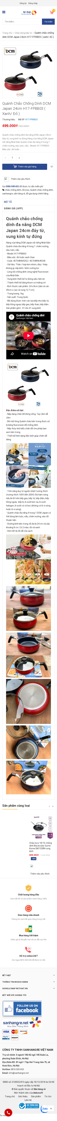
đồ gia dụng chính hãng (37, 193)
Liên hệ (28, 1100)
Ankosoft (38, 1093)
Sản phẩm (36, 1096)
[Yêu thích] (52, 167)
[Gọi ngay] (8, 1112)
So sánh (4, 1115)
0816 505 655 (17, 1069)
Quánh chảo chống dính (41, 190)
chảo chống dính (13, 190)
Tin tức (48, 1096)
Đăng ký (23, 3)
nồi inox (25, 190)
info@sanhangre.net (19, 1073)
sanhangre (7, 193)
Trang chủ (10, 1096)
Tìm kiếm (48, 22)
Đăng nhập (32, 3)
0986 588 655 (12, 186)
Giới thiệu (23, 1096)
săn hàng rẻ (19, 193)
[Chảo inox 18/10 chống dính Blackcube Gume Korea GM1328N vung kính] (42, 827)
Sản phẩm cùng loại (16, 805)
